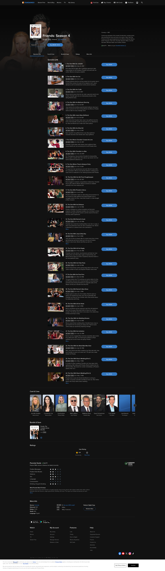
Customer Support (94, 537)
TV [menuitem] (65, 2)
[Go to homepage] (28, 2)
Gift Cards (72, 542)
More (67, 229)
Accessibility (93, 547)
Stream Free (33, 539)
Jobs (91, 550)
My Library (52, 531)
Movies (32, 534)
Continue (133, 565)
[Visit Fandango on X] (126, 553)
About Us (92, 531)
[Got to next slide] (134, 405)
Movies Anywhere (74, 539)
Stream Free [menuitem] (41, 2)
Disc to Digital (73, 537)
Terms (34, 562)
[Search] (142, 2)
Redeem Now (89, 508)
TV (30, 537)
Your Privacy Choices (120, 565)
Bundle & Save (65, 54)
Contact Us (93, 542)
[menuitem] (118, 2)
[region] (82, 565)
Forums (92, 539)
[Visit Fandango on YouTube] (123, 553)
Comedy (37, 505)
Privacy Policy (58, 562)
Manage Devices (54, 539)
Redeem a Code (54, 542)
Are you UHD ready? (69, 505)
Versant (15, 562)
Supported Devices (95, 534)
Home (31, 531)
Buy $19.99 (56, 45)
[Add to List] (41, 438)
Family (71, 534)
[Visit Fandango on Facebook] (119, 553)
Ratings (78, 54)
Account (52, 534)
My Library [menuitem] (71, 2)
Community (78, 455)
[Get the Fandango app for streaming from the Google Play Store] (45, 521)
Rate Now (87, 455)
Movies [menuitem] (59, 2)
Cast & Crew (51, 54)
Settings (52, 537)
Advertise (92, 545)
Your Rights (25, 563)
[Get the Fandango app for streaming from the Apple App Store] (34, 521)
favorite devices (120, 45)
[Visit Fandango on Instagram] (129, 553)
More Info (89, 54)
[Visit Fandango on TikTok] (133, 553)
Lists (71, 531)
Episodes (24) (37, 54)
